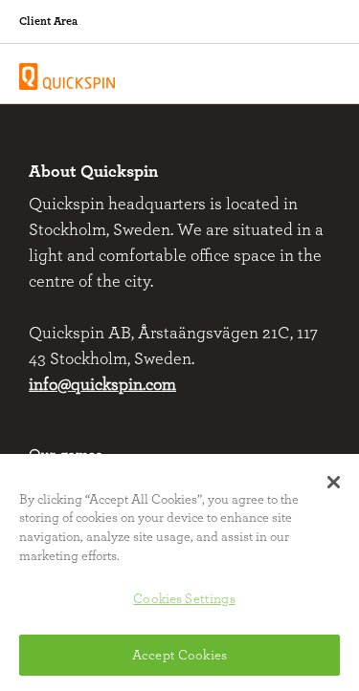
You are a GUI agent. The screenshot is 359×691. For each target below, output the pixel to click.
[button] (333, 482)
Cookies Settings (184, 599)
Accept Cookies (179, 655)
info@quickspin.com (102, 385)
